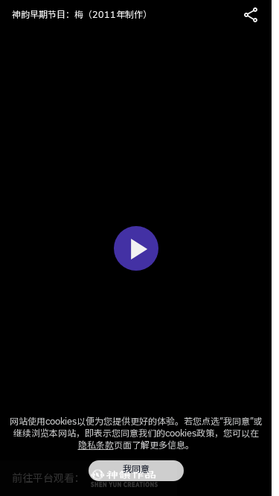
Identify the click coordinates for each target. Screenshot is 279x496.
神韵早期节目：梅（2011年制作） (82, 14)
